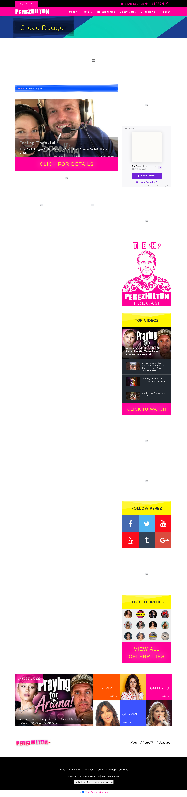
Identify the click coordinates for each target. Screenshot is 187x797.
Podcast (165, 11)
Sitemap (111, 769)
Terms (99, 769)
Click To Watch (146, 409)
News (134, 742)
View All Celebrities (147, 652)
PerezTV (87, 11)
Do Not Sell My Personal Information (94, 782)
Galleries (164, 742)
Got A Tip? (26, 4)
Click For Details (67, 164)
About (62, 769)
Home (21, 88)
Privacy (89, 769)
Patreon (72, 11)
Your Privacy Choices (96, 792)
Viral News (148, 11)
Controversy (128, 11)
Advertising (75, 769)
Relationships (106, 11)
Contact (123, 769)
